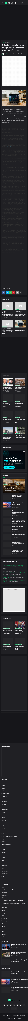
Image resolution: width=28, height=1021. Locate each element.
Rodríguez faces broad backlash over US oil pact (14, 572)
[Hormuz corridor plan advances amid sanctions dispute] (7, 513)
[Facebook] (3, 292)
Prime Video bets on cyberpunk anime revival (19, 648)
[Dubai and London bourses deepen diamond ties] (5, 974)
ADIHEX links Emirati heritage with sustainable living (19, 960)
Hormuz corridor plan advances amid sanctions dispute (18, 512)
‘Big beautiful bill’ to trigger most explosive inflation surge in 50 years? (7, 331)
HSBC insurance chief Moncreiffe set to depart (20, 421)
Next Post (24, 370)
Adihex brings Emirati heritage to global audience (17, 504)
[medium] (20, 1005)
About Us (9, 1015)
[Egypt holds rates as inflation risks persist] (7, 497)
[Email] (17, 292)
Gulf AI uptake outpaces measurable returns (13, 569)
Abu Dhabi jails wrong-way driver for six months (20, 389)
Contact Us (23, 1015)
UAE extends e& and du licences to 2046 (7, 420)
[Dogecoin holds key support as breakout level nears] (7, 544)
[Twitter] (7, 292)
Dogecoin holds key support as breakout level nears (18, 544)
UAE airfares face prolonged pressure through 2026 (7, 389)
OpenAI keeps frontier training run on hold (17, 551)
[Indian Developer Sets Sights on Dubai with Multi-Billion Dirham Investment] (7, 521)
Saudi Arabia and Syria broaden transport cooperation (17, 528)
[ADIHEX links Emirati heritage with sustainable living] (6, 962)
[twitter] (7, 1005)
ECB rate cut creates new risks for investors (20, 329)
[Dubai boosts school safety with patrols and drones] (7, 537)
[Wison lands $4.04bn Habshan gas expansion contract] (5, 982)
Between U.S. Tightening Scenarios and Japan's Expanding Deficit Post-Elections (7, 313)
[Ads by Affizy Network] (24, 451)
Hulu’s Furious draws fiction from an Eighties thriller (7, 632)
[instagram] (14, 1005)
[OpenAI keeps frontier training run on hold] (7, 552)
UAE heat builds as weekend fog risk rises (20, 436)
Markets (8, 42)
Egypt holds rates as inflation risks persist (17, 496)
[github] (12, 1008)
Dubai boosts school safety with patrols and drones (18, 535)
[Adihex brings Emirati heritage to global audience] (7, 505)
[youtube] (10, 1005)
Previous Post (5, 370)
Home (3, 42)
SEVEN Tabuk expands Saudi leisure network (8, 405)
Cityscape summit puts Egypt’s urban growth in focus (7, 437)
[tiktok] (15, 1008)
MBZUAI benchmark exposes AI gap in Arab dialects (19, 405)
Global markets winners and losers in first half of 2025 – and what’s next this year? (20, 313)
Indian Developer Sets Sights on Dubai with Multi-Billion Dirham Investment (18, 520)
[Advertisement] (14, 24)
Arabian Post (19, 1018)
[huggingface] (24, 1005)
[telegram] (17, 1005)
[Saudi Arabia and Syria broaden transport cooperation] (7, 529)
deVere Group (9, 146)
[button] (2, 3)
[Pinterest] (13, 292)
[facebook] (4, 1005)
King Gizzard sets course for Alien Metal (8, 647)
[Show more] (20, 292)
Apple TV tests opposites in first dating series (19, 632)
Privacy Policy (15, 1015)
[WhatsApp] (10, 292)
